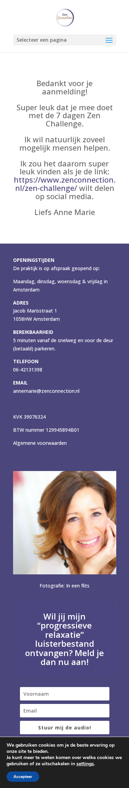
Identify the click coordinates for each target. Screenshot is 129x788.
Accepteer (22, 776)
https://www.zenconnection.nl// (65, 183)
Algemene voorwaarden (40, 443)
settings (85, 764)
